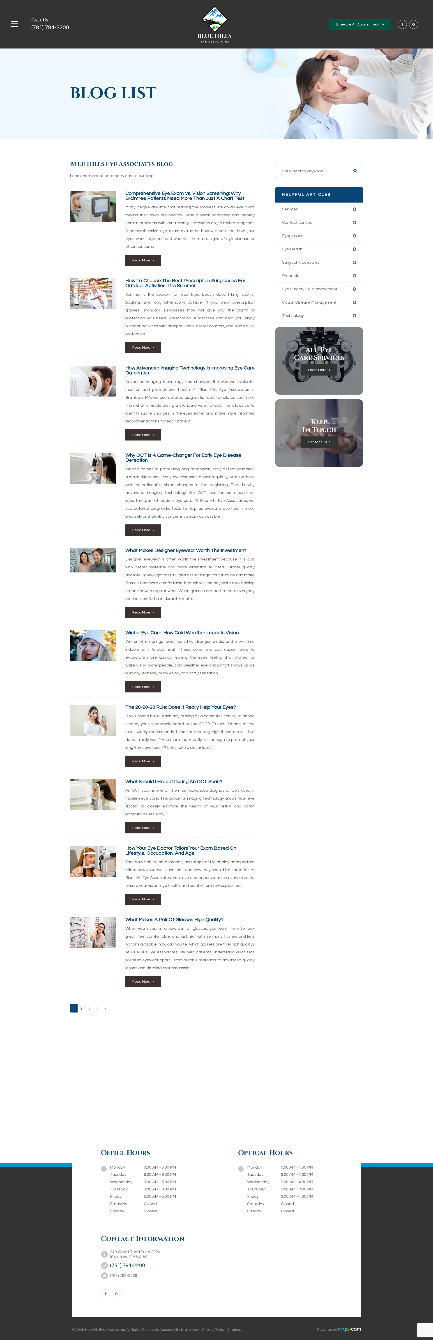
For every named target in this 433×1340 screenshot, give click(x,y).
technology (293, 316)
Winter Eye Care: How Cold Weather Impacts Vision (182, 632)
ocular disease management (309, 302)
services (290, 209)
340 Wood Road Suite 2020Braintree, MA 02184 (135, 1254)
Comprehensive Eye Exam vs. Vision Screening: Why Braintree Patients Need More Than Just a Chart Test (184, 196)
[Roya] (349, 1329)
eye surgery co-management (309, 289)
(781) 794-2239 (123, 1275)
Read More (141, 260)
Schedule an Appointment (358, 24)
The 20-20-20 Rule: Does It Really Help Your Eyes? (180, 707)
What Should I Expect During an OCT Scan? (173, 781)
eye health (292, 249)
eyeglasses (292, 236)
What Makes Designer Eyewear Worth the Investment (185, 550)
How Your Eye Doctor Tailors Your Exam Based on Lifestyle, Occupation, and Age (180, 851)
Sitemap (234, 1329)
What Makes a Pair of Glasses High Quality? (174, 919)
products (290, 276)
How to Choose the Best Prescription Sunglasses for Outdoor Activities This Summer (185, 283)
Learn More (317, 370)
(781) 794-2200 (50, 27)
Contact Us (317, 442)
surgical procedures (301, 262)
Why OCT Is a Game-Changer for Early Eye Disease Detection (183, 458)
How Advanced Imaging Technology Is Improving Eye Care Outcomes (190, 370)
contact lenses (297, 222)
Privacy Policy (213, 1329)
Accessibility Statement (179, 1329)
